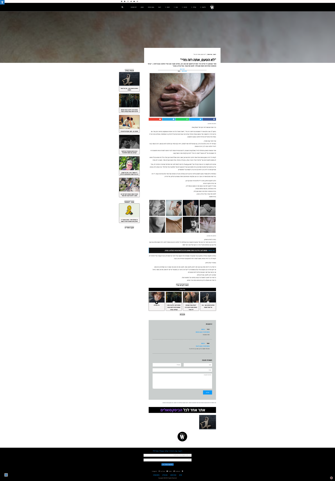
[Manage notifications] (331, 477)
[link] (2, 2)
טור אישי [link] (209, 54)
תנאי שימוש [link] (173, 475)
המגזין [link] (142, 7)
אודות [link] (180, 475)
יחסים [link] (168, 7)
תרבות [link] (185, 7)
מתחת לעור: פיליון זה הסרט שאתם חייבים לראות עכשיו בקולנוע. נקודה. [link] (173, 307)
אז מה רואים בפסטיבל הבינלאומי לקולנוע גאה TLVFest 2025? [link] (129, 152)
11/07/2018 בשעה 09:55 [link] (202, 332)
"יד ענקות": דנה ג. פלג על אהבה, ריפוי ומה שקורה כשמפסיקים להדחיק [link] (129, 173)
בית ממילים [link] (156, 305)
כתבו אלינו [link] (165, 475)
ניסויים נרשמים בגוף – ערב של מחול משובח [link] (129, 89)
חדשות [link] (204, 7)
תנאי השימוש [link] (196, 402)
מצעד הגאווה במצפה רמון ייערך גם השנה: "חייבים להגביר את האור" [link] (129, 194)
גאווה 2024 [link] (151, 7)
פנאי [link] (177, 7)
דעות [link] (159, 7)
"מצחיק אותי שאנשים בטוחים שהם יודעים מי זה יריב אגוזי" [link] (191, 307)
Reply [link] (203, 329)
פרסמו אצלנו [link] (156, 475)
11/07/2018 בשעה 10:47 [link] (202, 346)
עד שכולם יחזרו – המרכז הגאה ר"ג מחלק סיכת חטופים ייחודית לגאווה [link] (129, 220)
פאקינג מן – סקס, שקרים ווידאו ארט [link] (129, 131)
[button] (122, 7)
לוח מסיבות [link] (134, 7)
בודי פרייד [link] (182, 289)
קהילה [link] (194, 7)
